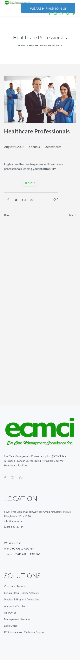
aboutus (34, 146)
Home (21, 45)
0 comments (53, 146)
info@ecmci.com (13, 521)
